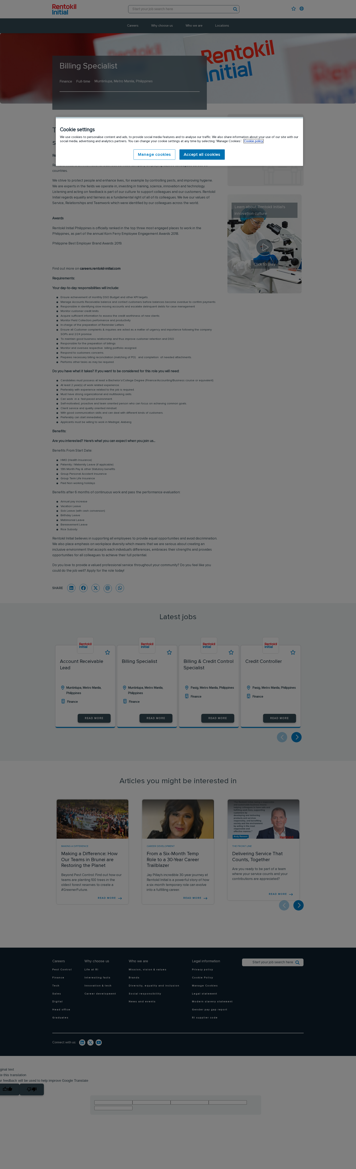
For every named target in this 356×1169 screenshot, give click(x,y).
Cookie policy (253, 141)
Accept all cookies (202, 154)
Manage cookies (154, 154)
